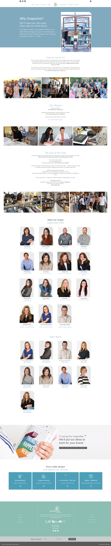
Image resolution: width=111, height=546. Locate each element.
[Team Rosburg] (65, 375)
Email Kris (46, 387)
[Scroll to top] (110, 542)
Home (33, 4)
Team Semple (83, 385)
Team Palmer (46, 385)
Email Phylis (83, 387)
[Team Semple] (84, 375)
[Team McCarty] (84, 350)
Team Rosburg (65, 385)
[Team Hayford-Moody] (65, 350)
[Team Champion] (27, 350)
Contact (76, 4)
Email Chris (65, 387)
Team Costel (46, 360)
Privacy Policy (107, 544)
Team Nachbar (27, 385)
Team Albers (83, 360)
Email (27, 362)
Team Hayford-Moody (65, 360)
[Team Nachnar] (27, 375)
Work (49, 4)
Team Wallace (27, 410)
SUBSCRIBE (72, 539)
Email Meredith (27, 412)
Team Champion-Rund (27, 360)
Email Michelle (46, 362)
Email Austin (65, 362)
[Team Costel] (46, 350)
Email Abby (84, 362)
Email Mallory (27, 387)
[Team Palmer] (46, 375)
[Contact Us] (90, 1)
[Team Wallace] (27, 400)
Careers (70, 4)
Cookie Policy (101, 544)
